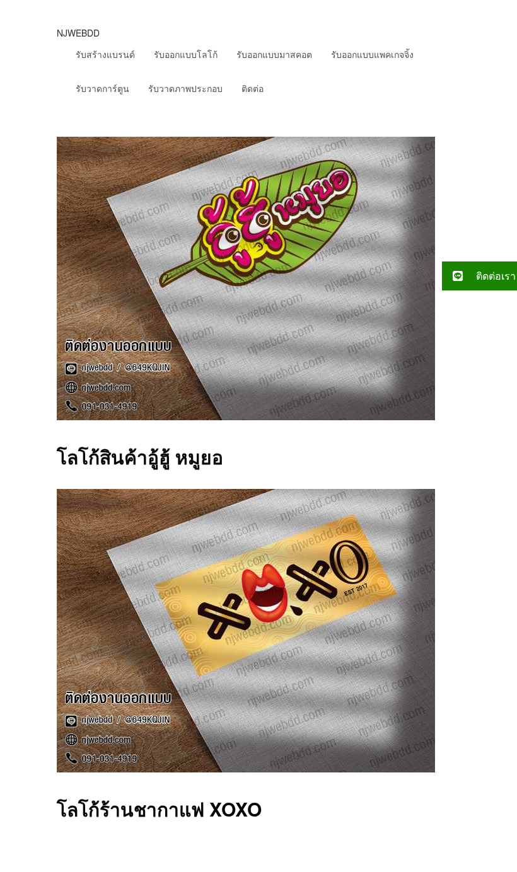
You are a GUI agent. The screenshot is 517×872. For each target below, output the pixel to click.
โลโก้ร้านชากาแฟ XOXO (159, 808)
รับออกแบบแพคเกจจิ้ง (372, 54)
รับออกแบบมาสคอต (274, 54)
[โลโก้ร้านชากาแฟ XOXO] (246, 768)
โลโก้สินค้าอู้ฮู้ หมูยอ (140, 456)
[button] (479, 275)
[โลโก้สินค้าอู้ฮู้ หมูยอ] (246, 416)
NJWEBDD (78, 32)
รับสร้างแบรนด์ (105, 54)
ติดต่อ (252, 88)
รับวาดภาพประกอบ (185, 88)
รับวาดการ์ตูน (102, 88)
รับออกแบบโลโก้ (186, 54)
